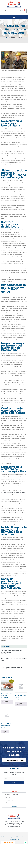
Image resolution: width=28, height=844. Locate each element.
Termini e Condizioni (12, 794)
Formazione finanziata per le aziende (11, 667)
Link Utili (14, 791)
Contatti (14, 806)
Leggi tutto (5, 732)
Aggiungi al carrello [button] (5, 702)
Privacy (8, 797)
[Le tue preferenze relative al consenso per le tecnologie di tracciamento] (25, 842)
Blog (7, 803)
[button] (14, 17)
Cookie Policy (10, 800)
